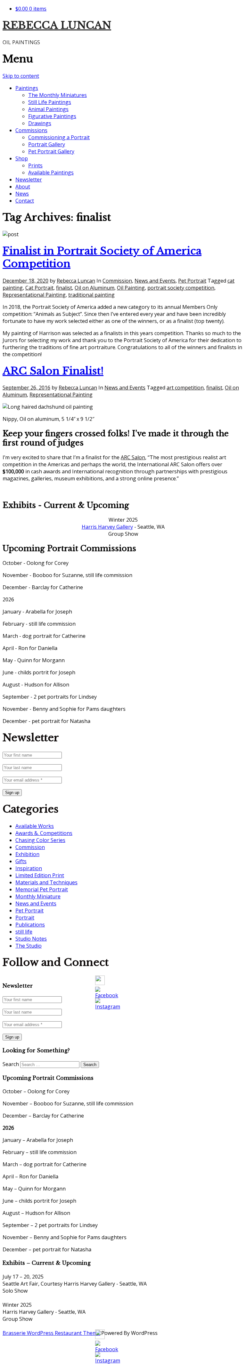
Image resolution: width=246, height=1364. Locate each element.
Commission (117, 280)
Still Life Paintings (49, 102)
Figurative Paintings (52, 116)
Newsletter (28, 179)
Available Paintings (51, 172)
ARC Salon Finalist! (53, 371)
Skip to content (21, 75)
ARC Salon (133, 457)
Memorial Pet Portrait (41, 889)
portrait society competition (180, 287)
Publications (30, 924)
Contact (24, 200)
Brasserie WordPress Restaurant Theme (51, 1332)
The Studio (28, 945)
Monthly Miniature (38, 896)
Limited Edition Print (39, 875)
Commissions (31, 130)
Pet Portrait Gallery (51, 151)
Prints (35, 165)
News (22, 193)
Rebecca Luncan (76, 280)
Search (11, 1064)
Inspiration (28, 868)
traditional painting (91, 294)
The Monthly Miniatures (57, 95)
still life (23, 931)
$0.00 (30, 8)
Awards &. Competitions (43, 833)
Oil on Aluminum (94, 287)
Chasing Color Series (40, 840)
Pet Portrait (192, 280)
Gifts (21, 861)
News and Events (155, 280)
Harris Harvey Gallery (107, 526)
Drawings (39, 123)
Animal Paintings (48, 109)
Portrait (24, 917)
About (22, 186)
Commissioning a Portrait (59, 137)
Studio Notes (31, 938)
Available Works (34, 826)
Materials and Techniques (46, 882)
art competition (185, 387)
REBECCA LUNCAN (57, 25)
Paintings (26, 88)
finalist (64, 287)
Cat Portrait (39, 287)
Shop (21, 158)
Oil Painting (131, 287)
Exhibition (27, 854)
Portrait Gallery (46, 144)
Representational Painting (34, 294)
